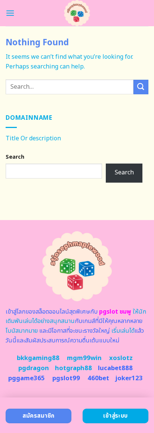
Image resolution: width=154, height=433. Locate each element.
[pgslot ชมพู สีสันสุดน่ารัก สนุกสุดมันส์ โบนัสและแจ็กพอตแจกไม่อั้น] (77, 13)
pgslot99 (66, 378)
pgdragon (33, 368)
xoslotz (121, 358)
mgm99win (84, 358)
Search (15, 157)
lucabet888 (115, 368)
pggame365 (26, 378)
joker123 (129, 378)
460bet (98, 378)
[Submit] (140, 87)
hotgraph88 (73, 368)
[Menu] (10, 13)
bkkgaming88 (38, 358)
